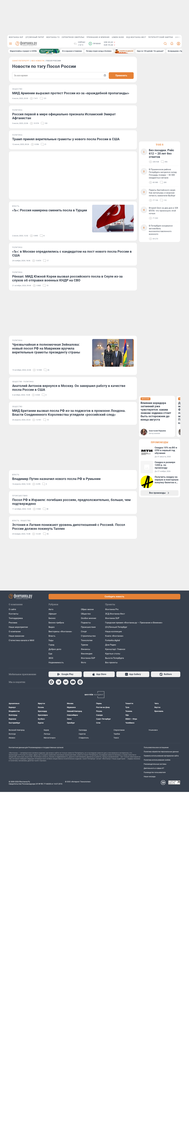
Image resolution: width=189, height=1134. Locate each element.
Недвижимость (56, 662)
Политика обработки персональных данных (161, 752)
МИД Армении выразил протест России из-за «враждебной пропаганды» (70, 93)
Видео (52, 627)
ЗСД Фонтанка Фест (136, 37)
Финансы (85, 649)
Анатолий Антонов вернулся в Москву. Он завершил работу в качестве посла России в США (68, 388)
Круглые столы (112, 653)
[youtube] (73, 682)
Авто (51, 609)
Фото (83, 662)
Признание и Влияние (98, 37)
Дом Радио (110, 645)
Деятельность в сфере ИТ (154, 768)
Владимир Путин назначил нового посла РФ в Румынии (56, 479)
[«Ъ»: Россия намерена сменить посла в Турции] (113, 218)
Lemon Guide (118, 37)
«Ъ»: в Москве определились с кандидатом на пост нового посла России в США (72, 253)
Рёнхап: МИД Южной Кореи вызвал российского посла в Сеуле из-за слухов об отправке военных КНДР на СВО (67, 278)
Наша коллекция (113, 631)
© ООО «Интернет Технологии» (78, 782)
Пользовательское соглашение (156, 747)
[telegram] (58, 682)
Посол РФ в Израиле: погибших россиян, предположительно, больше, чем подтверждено (71, 502)
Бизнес (52, 618)
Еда (50, 653)
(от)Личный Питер (34, 37)
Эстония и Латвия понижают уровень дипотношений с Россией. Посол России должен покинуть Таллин (68, 527)
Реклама (13, 622)
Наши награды (150, 777)
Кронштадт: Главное (115, 649)
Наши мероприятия (18, 627)
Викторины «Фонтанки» (60, 631)
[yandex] (80, 682)
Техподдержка (16, 618)
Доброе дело (55, 649)
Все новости (38, 61)
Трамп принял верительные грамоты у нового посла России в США (66, 139)
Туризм (84, 645)
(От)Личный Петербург (116, 627)
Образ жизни (87, 609)
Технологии (86, 640)
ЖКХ (51, 658)
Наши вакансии (16, 636)
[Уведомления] (172, 43)
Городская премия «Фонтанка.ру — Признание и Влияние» (133, 622)
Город (51, 645)
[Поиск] (165, 43)
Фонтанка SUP (16, 37)
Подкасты (86, 622)
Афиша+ (53, 614)
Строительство (88, 636)
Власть (52, 636)
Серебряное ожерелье (73, 37)
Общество (86, 614)
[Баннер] (49, 51)
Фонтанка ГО (52, 37)
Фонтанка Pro (112, 609)
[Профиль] (178, 43)
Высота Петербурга (114, 658)
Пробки (95, 43)
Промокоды (159, 442)
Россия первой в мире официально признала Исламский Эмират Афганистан (64, 116)
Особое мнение (88, 618)
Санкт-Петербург (21, 61)
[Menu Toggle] (10, 43)
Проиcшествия (88, 627)
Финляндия (86, 653)
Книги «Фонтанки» (114, 636)
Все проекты (111, 662)
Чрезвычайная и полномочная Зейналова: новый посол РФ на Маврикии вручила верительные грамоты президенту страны (46, 348)
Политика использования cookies (157, 760)
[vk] (65, 682)
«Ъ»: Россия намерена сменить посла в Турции (49, 210)
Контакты (13, 614)
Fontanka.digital (112, 640)
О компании (15, 631)
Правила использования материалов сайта (161, 756)
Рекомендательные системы (155, 764)
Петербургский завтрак (160, 37)
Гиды (51, 640)
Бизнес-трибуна (56, 622)
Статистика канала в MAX (21, 640)
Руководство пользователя (155, 772)
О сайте (12, 609)
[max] (51, 682)
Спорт (84, 631)
